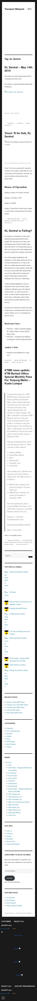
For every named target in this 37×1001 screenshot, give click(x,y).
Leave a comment (16, 362)
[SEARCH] (30, 557)
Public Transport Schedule (14, 905)
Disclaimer (9, 839)
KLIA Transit (12, 778)
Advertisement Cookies (9, 975)
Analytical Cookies (7, 962)
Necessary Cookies (7, 935)
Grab (9, 765)
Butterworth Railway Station (18, 638)
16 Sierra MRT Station (13, 710)
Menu (29, 9)
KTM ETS (11, 781)
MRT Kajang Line (13, 807)
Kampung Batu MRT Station (18, 608)
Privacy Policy (10, 841)
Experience (11, 123)
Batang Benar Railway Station (19, 572)
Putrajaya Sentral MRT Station (15, 702)
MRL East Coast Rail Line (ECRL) (19, 802)
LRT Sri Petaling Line (15, 799)
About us (9, 831)
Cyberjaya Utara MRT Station (15, 707)
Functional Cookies (8, 948)
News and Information (14, 219)
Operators (9, 733)
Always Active (18, 935)
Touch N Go (12, 815)
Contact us (9, 833)
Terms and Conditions (13, 844)
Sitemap (8, 836)
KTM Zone (20, 542)
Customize (6, 921)
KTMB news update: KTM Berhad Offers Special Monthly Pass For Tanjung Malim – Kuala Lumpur (18, 376)
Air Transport (10, 898)
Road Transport (11, 744)
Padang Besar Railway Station (19, 670)
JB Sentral (13, 592)
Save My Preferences (25, 986)
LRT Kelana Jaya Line (15, 797)
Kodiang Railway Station (17, 614)
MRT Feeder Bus (13, 805)
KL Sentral (20, 123)
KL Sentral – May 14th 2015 (18, 68)
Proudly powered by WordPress (24, 913)
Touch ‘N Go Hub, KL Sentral (18, 134)
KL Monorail (12, 773)
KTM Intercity (12, 783)
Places (8, 739)
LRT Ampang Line (14, 794)
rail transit (27, 542)
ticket (11, 544)
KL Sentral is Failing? (18, 231)
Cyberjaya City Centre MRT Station (17, 705)
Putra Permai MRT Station (14, 713)
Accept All (6, 925)
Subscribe (10, 878)
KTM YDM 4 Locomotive (18, 665)
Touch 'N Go (20, 221)
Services (8, 762)
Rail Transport (23, 360)
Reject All (19, 921)
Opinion (16, 360)
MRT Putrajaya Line (14, 810)
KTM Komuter (13, 542)
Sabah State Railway (14, 813)
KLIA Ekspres (12, 776)
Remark (16, 948)
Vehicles (9, 747)
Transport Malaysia (14, 8)
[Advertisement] (18, 35)
